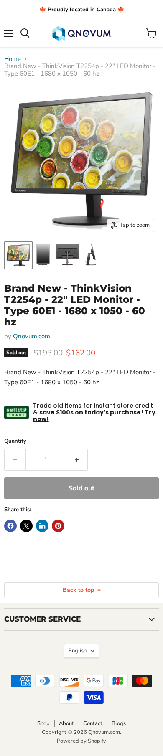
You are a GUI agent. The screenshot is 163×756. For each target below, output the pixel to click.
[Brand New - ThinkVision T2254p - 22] (18, 255)
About (66, 723)
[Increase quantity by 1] (77, 460)
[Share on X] (26, 526)
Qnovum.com (31, 336)
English (78, 651)
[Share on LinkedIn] (42, 526)
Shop (43, 723)
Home (12, 59)
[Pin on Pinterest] (58, 526)
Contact (92, 723)
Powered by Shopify (81, 741)
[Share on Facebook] (10, 526)
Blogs (119, 723)
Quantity (15, 441)
